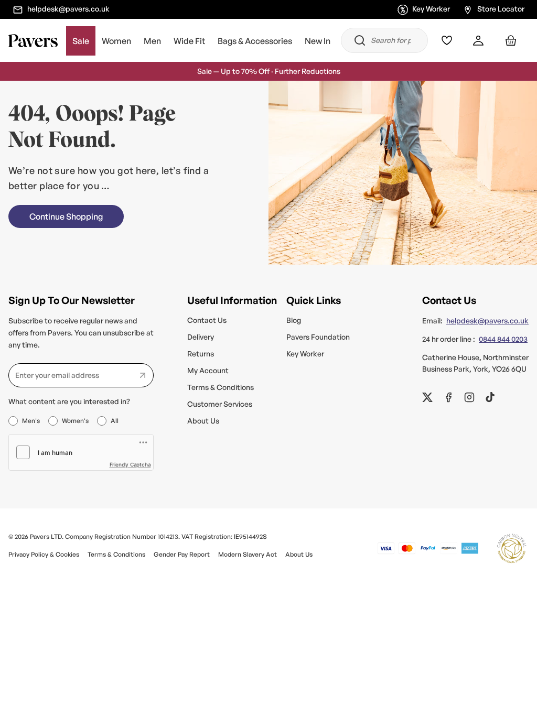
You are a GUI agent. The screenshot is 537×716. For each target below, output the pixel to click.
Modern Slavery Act (247, 554)
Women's (75, 421)
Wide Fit (189, 41)
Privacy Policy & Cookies (43, 554)
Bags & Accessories (255, 41)
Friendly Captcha (130, 464)
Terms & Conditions (220, 387)
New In (317, 41)
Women (116, 41)
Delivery (200, 336)
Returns (200, 353)
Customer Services (219, 403)
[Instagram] (469, 397)
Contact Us (207, 320)
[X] (427, 397)
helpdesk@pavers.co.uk (68, 8)
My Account (208, 370)
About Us (203, 420)
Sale (80, 41)
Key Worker (431, 8)
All (115, 421)
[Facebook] (448, 397)
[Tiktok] (490, 397)
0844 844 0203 (503, 338)
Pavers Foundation (318, 336)
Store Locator (500, 8)
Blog (293, 320)
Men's (31, 421)
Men (152, 41)
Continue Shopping (66, 216)
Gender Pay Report (182, 554)
